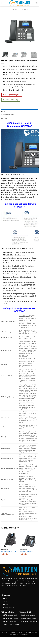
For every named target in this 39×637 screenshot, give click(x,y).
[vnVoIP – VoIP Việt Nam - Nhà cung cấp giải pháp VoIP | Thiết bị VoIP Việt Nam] (19, 3)
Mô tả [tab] (3, 111)
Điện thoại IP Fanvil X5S (27, 551)
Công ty (5, 598)
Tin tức (5, 601)
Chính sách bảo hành (10, 615)
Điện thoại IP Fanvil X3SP (8, 551)
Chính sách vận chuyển (10, 618)
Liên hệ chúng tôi (8, 608)
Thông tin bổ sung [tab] (7, 114)
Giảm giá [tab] (4, 118)
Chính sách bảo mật (9, 621)
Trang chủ (14, 9)
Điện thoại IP (24, 9)
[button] (3, 3)
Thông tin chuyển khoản (11, 625)
